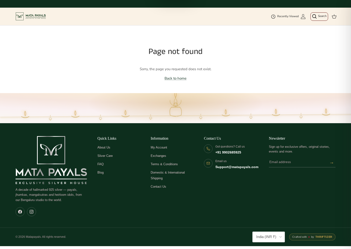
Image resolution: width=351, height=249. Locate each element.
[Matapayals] (31, 16)
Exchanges (158, 156)
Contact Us (158, 186)
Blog (100, 172)
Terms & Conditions (164, 164)
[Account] (303, 16)
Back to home (175, 78)
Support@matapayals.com (236, 167)
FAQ (100, 164)
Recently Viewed (288, 16)
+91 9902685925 (228, 152)
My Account (159, 147)
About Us (103, 147)
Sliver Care (105, 156)
